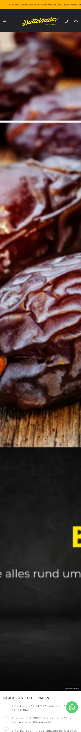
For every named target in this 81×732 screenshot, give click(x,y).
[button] (66, 21)
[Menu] (5, 21)
